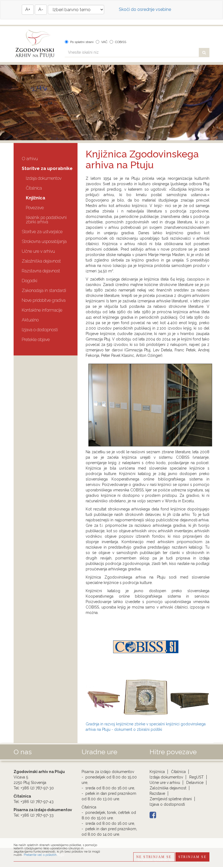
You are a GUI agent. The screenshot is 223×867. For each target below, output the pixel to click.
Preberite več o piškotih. (40, 855)
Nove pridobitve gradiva (44, 300)
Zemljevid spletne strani (171, 799)
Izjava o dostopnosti (40, 329)
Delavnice (194, 782)
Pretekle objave (36, 339)
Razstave (157, 793)
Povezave (35, 207)
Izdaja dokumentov (43, 178)
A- (40, 9)
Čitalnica (34, 188)
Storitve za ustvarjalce (42, 231)
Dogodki (29, 280)
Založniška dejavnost (41, 261)
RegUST (196, 777)
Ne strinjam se (154, 857)
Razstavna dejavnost (41, 270)
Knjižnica (35, 197)
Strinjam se (192, 857)
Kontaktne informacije (42, 310)
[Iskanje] (204, 52)
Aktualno (30, 320)
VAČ (104, 42)
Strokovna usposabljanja (44, 241)
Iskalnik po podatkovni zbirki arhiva (46, 219)
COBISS (120, 42)
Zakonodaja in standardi (44, 290)
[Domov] (35, 44)
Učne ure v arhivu (38, 251)
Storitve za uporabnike (47, 168)
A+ (27, 9)
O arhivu (30, 158)
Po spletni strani (82, 42)
